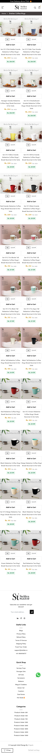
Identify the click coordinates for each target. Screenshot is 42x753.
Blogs (21, 630)
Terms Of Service (21, 640)
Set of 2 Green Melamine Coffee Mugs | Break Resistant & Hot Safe (31, 414)
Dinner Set (21, 688)
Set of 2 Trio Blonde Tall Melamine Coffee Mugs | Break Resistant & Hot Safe (10, 260)
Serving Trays (21, 668)
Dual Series (21, 694)
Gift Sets (21, 675)
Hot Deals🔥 (21, 698)
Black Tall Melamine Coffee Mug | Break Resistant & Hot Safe (31, 363)
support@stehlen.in (21, 650)
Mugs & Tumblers (21, 684)
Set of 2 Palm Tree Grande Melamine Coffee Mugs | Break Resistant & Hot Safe (31, 52)
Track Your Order (21, 647)
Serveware (21, 678)
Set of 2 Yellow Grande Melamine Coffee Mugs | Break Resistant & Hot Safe (10, 157)
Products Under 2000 (21, 725)
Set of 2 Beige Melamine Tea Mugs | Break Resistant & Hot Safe (10, 514)
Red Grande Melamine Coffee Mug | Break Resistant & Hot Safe (10, 208)
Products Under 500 (21, 716)
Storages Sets (21, 671)
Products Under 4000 (21, 732)
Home (4, 13)
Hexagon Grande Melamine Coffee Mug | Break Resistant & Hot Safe (10, 103)
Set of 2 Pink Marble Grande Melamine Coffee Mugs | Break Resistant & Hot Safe (10, 52)
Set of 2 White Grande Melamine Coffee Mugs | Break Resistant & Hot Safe (31, 157)
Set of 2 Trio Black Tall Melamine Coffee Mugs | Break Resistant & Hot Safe (10, 311)
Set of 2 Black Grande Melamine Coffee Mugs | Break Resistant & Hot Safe (31, 208)
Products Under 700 (21, 719)
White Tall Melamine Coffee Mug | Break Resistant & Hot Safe (10, 363)
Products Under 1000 (21, 722)
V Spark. (31, 745)
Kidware (21, 681)
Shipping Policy (21, 644)
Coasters (21, 691)
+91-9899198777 (21, 653)
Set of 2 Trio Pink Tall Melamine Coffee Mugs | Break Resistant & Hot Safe (31, 260)
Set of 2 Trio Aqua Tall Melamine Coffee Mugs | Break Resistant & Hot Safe (31, 311)
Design (23, 745)
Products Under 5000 (21, 735)
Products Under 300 (21, 712)
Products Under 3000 (21, 729)
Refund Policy (21, 637)
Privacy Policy (21, 634)
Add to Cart (10, 45)
